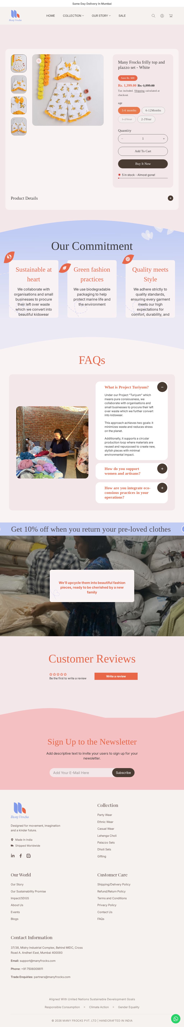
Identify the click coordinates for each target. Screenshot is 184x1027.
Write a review (116, 676)
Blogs (14, 919)
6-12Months (153, 110)
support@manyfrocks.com (38, 960)
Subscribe (123, 773)
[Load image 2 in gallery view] (19, 84)
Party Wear (104, 815)
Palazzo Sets (106, 842)
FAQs (100, 919)
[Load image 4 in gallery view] (19, 126)
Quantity (124, 130)
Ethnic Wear (105, 822)
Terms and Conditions (112, 898)
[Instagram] (29, 856)
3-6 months (129, 110)
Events (15, 912)
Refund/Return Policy (111, 891)
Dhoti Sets (104, 849)
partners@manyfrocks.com (52, 977)
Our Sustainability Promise (28, 891)
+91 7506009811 (32, 969)
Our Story (17, 884)
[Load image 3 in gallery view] (19, 105)
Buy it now (143, 163)
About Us (17, 905)
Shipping (139, 90)
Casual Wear (105, 828)
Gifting (101, 856)
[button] (73, 16)
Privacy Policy (106, 905)
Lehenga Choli (107, 835)
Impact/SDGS (20, 898)
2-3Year (146, 119)
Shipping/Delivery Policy (113, 884)
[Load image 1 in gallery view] (19, 63)
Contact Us (104, 912)
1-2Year (128, 120)
